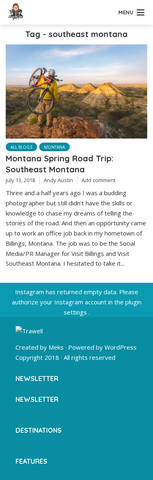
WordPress (120, 347)
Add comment (98, 180)
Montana (54, 147)
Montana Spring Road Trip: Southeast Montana (59, 163)
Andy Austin (58, 180)
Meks (56, 347)
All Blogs (21, 147)
